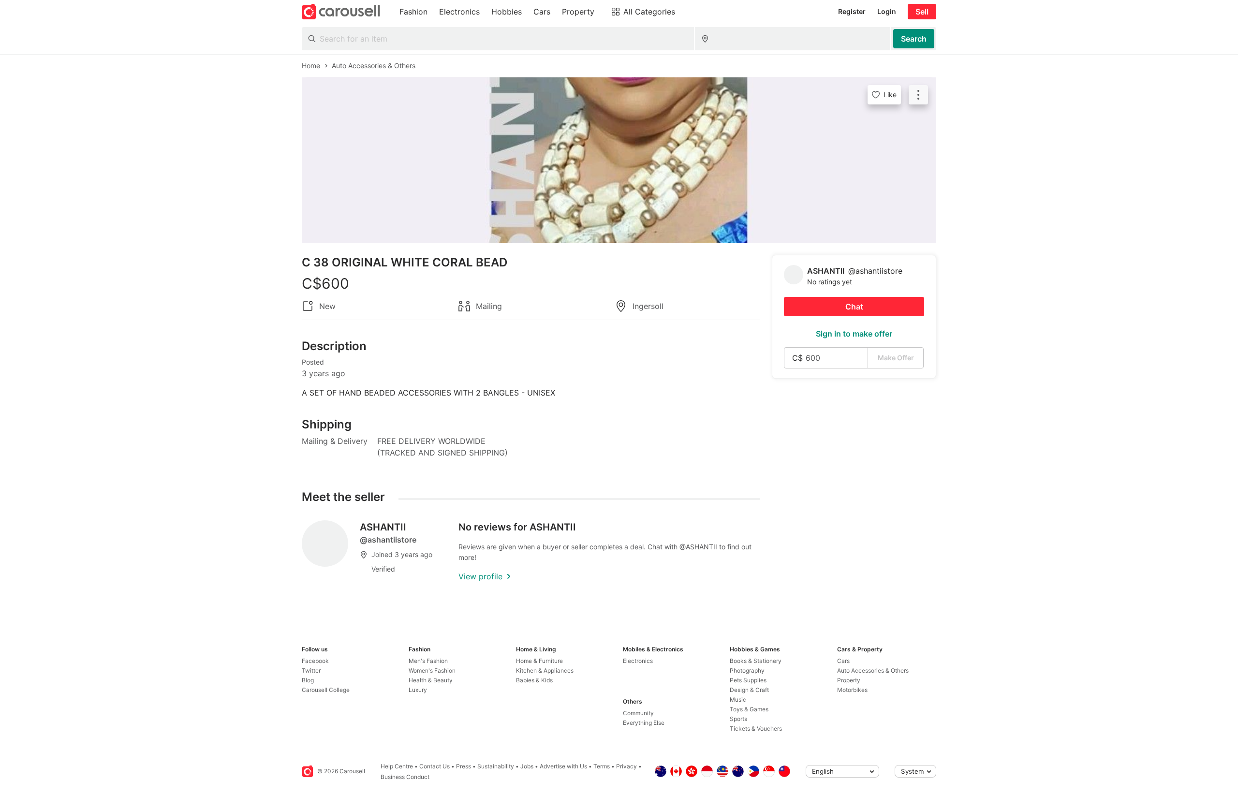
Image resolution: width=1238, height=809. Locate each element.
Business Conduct (405, 776)
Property (848, 680)
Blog (308, 680)
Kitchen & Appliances (545, 670)
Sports (738, 718)
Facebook (315, 660)
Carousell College (326, 689)
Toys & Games (749, 709)
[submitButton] (913, 38)
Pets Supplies (748, 680)
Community (638, 713)
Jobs (526, 766)
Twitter (311, 670)
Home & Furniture (539, 660)
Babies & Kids (534, 680)
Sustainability (495, 766)
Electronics (638, 660)
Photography (747, 670)
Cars (843, 660)
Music (738, 699)
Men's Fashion (428, 660)
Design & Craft (749, 689)
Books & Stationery (755, 660)
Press (463, 766)
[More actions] (918, 94)
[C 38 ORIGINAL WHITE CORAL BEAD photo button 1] (619, 160)
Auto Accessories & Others (873, 670)
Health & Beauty (431, 680)
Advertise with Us (563, 766)
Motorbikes (852, 689)
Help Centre (397, 766)
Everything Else (643, 722)
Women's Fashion (432, 670)
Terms (601, 766)
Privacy (626, 766)
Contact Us (434, 766)
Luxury (418, 689)
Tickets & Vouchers (756, 728)
